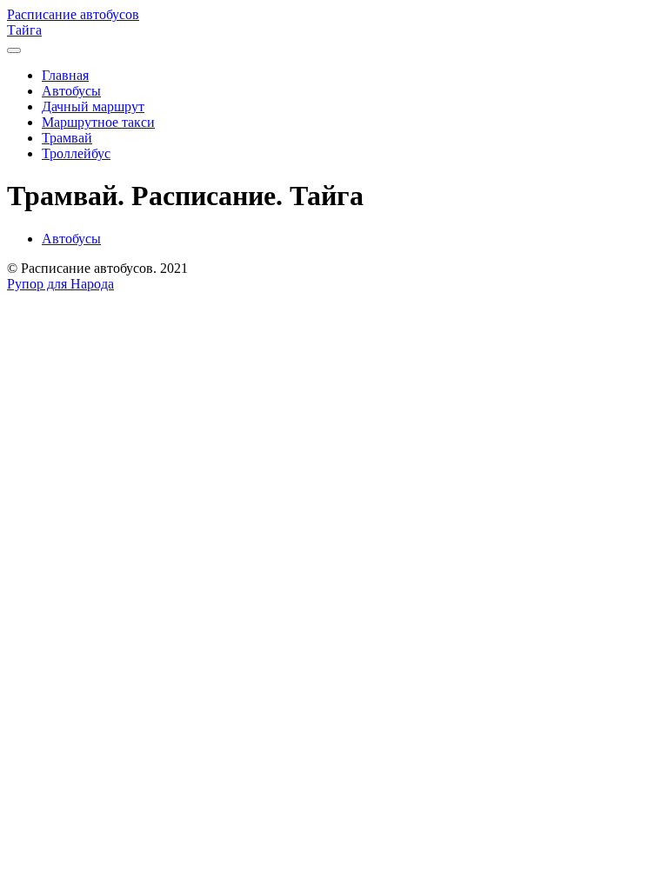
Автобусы (71, 90)
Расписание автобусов (73, 14)
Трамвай (67, 137)
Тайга (24, 30)
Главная (65, 75)
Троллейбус (76, 153)
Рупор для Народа (60, 283)
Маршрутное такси (98, 122)
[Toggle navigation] (14, 50)
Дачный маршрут (93, 106)
